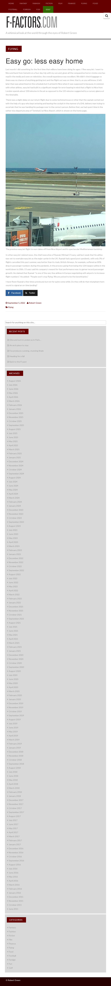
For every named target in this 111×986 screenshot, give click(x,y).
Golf (48, 9)
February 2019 (15, 743)
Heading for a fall (17, 356)
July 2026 (13, 385)
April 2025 (13, 445)
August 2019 (15, 719)
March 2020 (14, 691)
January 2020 (15, 699)
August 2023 (15, 526)
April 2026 (13, 397)
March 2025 (14, 449)
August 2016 (15, 864)
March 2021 (14, 643)
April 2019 (13, 735)
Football (13, 9)
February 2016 (15, 889)
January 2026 (15, 409)
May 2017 (13, 828)
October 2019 (15, 711)
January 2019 (15, 747)
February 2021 (15, 647)
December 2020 (16, 655)
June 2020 (13, 679)
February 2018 (15, 792)
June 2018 (13, 776)
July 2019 (13, 723)
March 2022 (14, 594)
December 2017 (16, 800)
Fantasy (23, 3)
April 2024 (13, 493)
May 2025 (13, 441)
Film (60, 3)
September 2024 (16, 473)
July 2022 (13, 578)
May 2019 (13, 731)
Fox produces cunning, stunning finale (27, 351)
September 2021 (16, 618)
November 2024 (16, 465)
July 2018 (13, 772)
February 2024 (15, 502)
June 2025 (13, 437)
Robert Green (35, 303)
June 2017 (13, 824)
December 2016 (16, 848)
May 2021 (13, 635)
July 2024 (13, 481)
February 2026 (15, 405)
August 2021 (15, 622)
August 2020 (15, 671)
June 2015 (13, 909)
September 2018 (16, 764)
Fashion (36, 3)
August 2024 (15, 477)
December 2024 (16, 461)
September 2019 (16, 715)
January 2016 (15, 893)
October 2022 (15, 566)
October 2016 (15, 856)
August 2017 (15, 816)
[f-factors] (31, 22)
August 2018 (15, 768)
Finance (71, 3)
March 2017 (14, 836)
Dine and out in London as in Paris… (25, 340)
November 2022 (16, 562)
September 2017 (16, 812)
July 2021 (13, 627)
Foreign (27, 9)
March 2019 (14, 739)
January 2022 (15, 602)
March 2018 (14, 788)
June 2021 (13, 631)
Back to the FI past (18, 361)
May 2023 (13, 538)
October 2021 (15, 614)
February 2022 (15, 598)
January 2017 (15, 844)
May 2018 (13, 780)
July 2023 (13, 530)
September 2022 (16, 570)
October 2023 (15, 518)
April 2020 (13, 687)
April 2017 (13, 832)
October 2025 (15, 421)
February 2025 (15, 453)
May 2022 (13, 586)
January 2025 (15, 457)
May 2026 (13, 393)
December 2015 (16, 897)
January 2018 (15, 796)
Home (11, 3)
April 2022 (13, 590)
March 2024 (14, 498)
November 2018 (16, 756)
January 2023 (15, 554)
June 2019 (13, 727)
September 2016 (16, 860)
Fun (38, 9)
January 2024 (15, 506)
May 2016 (13, 876)
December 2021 (16, 606)
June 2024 (13, 485)
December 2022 (16, 558)
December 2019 (16, 703)
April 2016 (13, 880)
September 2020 (16, 667)
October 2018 (15, 760)
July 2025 (13, 433)
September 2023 (16, 522)
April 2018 (13, 784)
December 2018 (16, 751)
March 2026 (14, 401)
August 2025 (15, 429)
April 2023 (13, 542)
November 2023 (16, 514)
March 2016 (14, 884)
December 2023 (16, 510)
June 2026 (13, 389)
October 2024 (15, 469)
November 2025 (16, 417)
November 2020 (16, 659)
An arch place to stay (19, 345)
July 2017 (13, 820)
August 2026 (15, 381)
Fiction (49, 3)
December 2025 (16, 413)
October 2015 (15, 905)
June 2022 (13, 582)
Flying (84, 3)
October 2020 (15, 663)
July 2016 (13, 868)
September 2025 (16, 425)
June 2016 (13, 872)
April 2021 (13, 639)
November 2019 (16, 707)
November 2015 (16, 901)
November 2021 (16, 610)
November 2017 (16, 804)
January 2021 (15, 651)
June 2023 (13, 534)
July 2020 (13, 675)
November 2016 (16, 852)
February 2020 (15, 695)
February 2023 (15, 550)
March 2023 (14, 546)
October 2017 (15, 808)
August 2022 (15, 574)
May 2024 (13, 489)
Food (95, 3)
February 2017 (15, 840)
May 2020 (13, 683)
